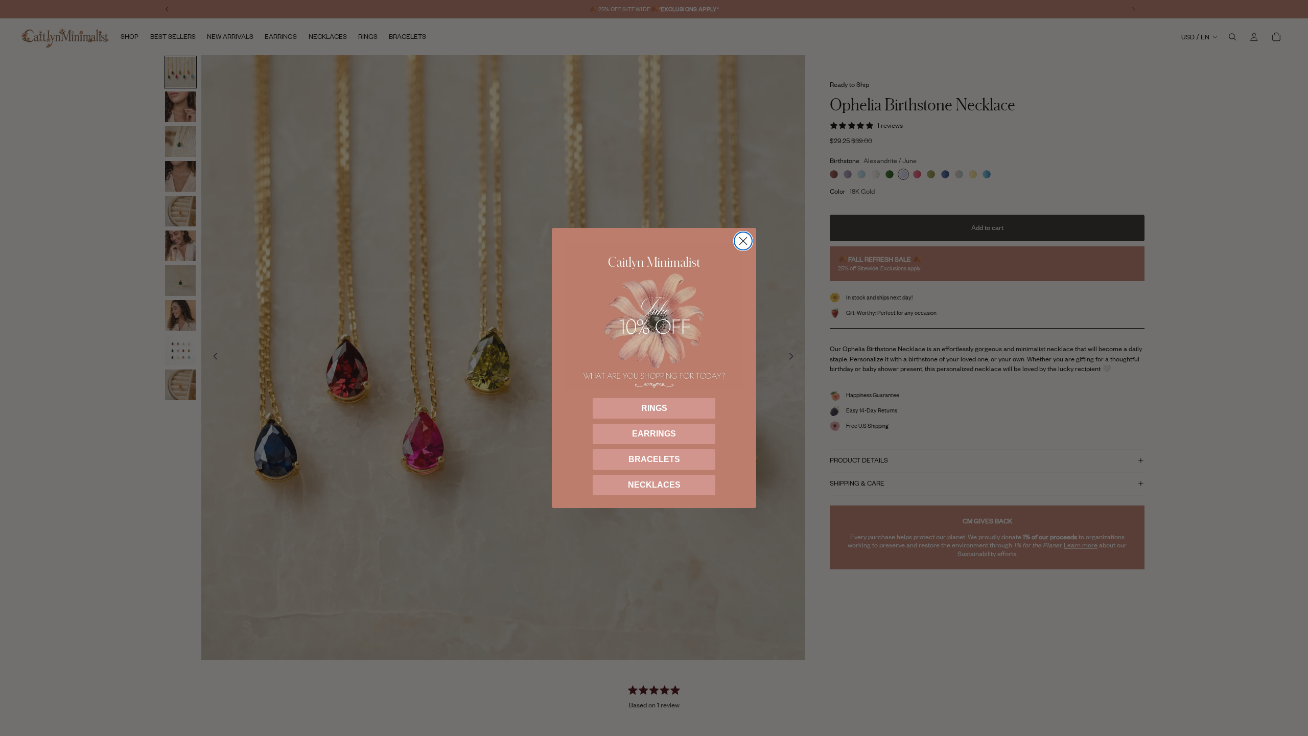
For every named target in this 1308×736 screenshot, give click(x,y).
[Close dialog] (743, 241)
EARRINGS (654, 433)
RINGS (654, 408)
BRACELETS (654, 459)
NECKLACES (654, 484)
